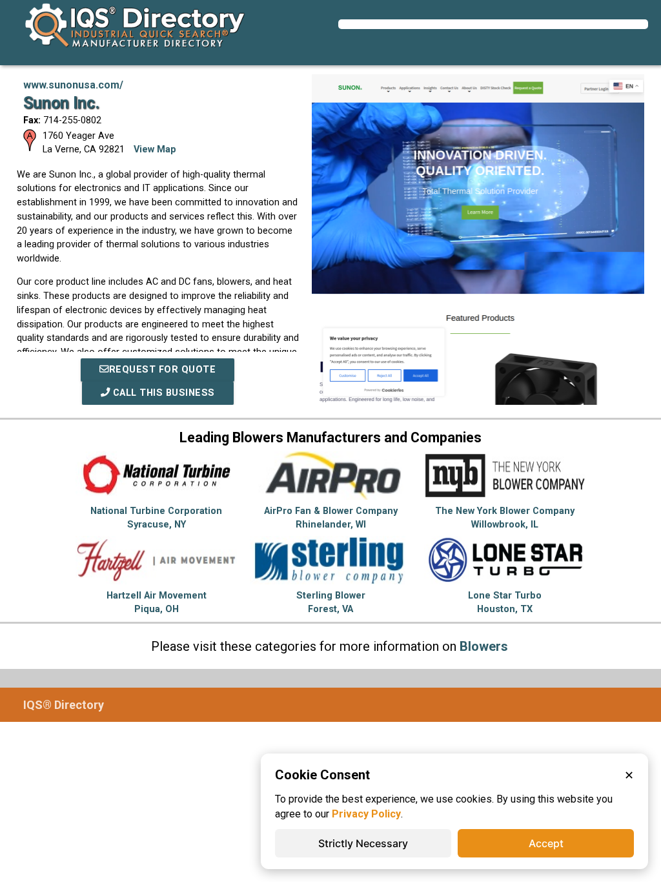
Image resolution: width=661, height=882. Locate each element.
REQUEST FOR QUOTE (162, 369)
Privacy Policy (366, 814)
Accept (546, 843)
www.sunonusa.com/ (73, 85)
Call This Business (162, 392)
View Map (155, 149)
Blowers (484, 646)
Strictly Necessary (363, 843)
